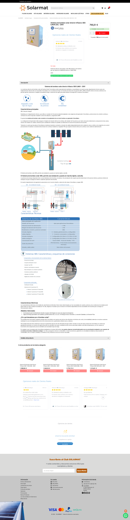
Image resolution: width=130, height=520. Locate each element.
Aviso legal (23, 483)
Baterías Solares (49, 13)
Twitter (85, 493)
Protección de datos (25, 489)
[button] (26, 397)
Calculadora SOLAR (97, 13)
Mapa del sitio (24, 498)
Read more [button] (36, 400)
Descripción (65, 83)
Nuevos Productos (25, 494)
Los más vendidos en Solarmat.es (29, 496)
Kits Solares (38, 13)
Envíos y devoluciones (26, 481)
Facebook (83, 493)
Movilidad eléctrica (77, 13)
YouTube (87, 493)
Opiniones (23, 491)
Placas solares (27, 13)
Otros (87, 13)
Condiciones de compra (26, 485)
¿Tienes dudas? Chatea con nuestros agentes (62, 75)
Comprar (102, 33)
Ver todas (53, 66)
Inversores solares (62, 13)
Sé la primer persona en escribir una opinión (65, 443)
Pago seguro (24, 487)
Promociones (24, 493)
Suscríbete (81, 470)
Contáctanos (86, 481)
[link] (69, 60)
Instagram (89, 493)
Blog (106, 13)
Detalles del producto (65, 338)
